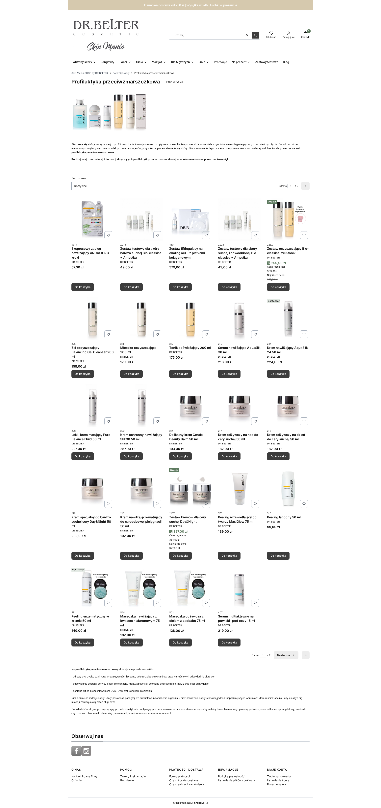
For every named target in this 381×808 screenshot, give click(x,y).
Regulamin (127, 780)
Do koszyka (82, 287)
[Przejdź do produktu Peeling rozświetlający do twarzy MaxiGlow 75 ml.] (239, 488)
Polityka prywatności (231, 776)
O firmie (76, 780)
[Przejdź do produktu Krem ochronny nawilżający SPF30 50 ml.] (141, 405)
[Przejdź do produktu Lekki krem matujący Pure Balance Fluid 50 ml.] (92, 405)
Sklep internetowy (189, 802)
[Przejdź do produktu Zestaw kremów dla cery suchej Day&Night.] (190, 488)
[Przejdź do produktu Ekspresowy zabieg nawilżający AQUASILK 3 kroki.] (92, 219)
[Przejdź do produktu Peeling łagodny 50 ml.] (288, 488)
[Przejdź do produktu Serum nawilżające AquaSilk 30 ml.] (239, 318)
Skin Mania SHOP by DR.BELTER (89, 73)
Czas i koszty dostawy (184, 780)
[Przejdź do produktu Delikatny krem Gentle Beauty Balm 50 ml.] (190, 405)
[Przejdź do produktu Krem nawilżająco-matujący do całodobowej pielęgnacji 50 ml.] (141, 488)
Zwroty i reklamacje (133, 776)
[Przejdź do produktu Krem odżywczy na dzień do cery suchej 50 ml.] (288, 405)
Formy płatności (179, 776)
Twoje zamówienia (279, 776)
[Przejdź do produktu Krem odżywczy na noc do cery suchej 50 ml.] (239, 405)
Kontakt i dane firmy (84, 776)
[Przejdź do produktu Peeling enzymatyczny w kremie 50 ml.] (92, 587)
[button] (255, 35)
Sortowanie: (79, 178)
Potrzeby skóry (121, 73)
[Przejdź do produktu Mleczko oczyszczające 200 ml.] (141, 318)
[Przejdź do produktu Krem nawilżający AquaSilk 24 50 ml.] (288, 318)
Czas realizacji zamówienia (186, 784)
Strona (283, 185)
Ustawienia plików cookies (235, 780)
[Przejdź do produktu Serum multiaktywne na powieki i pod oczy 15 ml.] (239, 587)
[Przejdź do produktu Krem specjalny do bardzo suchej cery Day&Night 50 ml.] (92, 488)
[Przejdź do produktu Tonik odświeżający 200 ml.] (190, 318)
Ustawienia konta (278, 780)
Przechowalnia (276, 784)
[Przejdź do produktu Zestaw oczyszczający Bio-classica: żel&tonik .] (288, 219)
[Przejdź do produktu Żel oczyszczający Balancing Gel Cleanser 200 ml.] (92, 318)
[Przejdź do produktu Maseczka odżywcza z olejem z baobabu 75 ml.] (190, 587)
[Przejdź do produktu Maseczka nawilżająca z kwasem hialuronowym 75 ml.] (141, 587)
